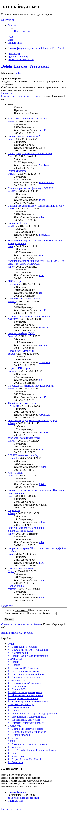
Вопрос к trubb (16, 586)
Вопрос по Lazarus (18, 223)
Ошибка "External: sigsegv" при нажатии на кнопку (36, 205)
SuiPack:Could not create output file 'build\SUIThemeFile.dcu (26, 529)
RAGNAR (13, 406)
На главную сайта (11, 809)
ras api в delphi (15, 472)
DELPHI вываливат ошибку (23, 455)
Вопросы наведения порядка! (24, 136)
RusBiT (12, 173)
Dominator (13, 284)
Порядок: (32, 613)
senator (11, 353)
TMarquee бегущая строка (22, 403)
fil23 (41, 379)
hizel (41, 449)
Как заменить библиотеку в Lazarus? (28, 118)
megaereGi (44, 234)
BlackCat (43, 327)
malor (10, 246)
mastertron (13, 318)
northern (12, 588)
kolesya (11, 423)
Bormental (13, 371)
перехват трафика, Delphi (21, 333)
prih (10, 475)
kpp (40, 292)
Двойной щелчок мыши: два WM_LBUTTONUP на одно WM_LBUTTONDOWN (36, 262)
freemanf (12, 336)
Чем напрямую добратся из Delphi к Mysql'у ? (32, 420)
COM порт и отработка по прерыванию (29, 316)
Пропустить (7, 19)
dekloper (43, 199)
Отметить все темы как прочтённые (21, 96)
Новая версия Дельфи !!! (21, 350)
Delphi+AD (14, 510)
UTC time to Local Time (20, 568)
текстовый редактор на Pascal (24, 437)
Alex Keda (44, 165)
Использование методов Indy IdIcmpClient (30, 385)
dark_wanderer (46, 182)
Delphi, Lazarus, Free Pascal (25, 66)
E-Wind (42, 467)
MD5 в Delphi (15, 281)
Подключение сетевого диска (24, 298)
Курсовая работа (17, 170)
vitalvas (11, 440)
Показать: (9, 610)
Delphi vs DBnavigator (19, 368)
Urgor (11, 571)
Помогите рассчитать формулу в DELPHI (30, 188)
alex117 (12, 121)
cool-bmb (12, 458)
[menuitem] (22, 31)
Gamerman (44, 362)
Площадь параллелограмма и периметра (30, 153)
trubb (18, 73)
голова (11, 208)
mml (10, 496)
